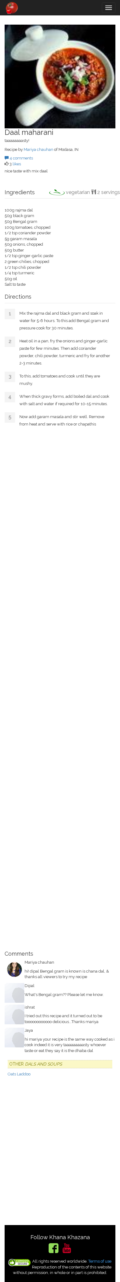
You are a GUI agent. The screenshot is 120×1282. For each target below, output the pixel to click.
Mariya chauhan (38, 149)
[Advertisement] (60, 688)
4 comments (21, 158)
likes (17, 164)
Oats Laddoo (19, 1074)
